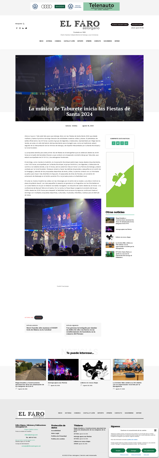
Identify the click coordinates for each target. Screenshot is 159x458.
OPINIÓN (76, 443)
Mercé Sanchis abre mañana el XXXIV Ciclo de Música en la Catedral (42, 329)
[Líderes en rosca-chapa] (110, 237)
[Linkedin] (23, 28)
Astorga (76, 433)
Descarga (38, 317)
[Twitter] (26, 28)
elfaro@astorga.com (31, 435)
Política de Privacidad (136, 454)
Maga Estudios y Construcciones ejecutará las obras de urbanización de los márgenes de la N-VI (125, 220)
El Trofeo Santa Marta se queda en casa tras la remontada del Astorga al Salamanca (124, 254)
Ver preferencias (149, 450)
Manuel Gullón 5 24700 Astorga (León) (25, 440)
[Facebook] (16, 28)
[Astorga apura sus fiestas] (110, 229)
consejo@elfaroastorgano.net (31, 446)
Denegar (133, 450)
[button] (155, 430)
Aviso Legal (146, 454)
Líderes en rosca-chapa (123, 237)
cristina (74, 126)
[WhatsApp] (126, 143)
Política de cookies (124, 454)
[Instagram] (20, 28)
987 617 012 (32, 437)
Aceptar (118, 450)
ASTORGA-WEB (29, 317)
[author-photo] (16, 389)
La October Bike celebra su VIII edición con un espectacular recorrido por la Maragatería (125, 245)
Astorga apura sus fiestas (124, 229)
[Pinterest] (122, 143)
